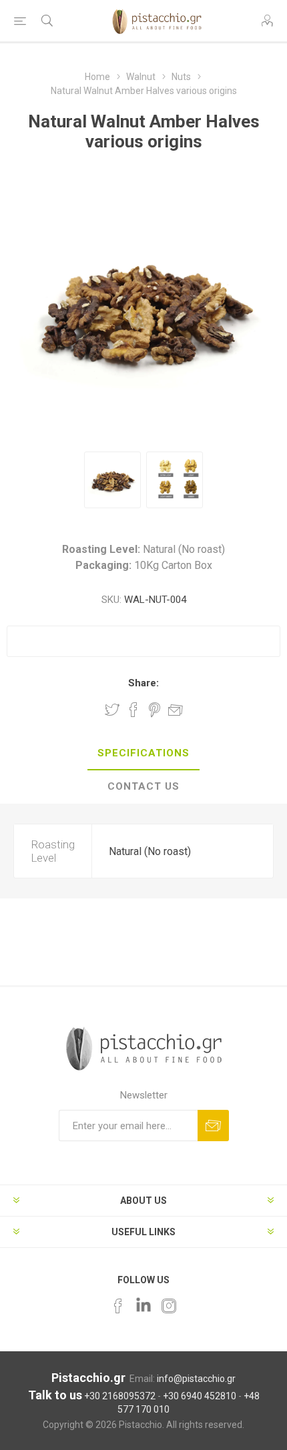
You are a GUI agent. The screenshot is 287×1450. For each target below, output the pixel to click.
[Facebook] (118, 1306)
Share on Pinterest (155, 709)
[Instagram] (169, 1306)
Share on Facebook (133, 709)
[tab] (143, 753)
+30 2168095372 (120, 1396)
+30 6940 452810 (199, 1396)
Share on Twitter (112, 709)
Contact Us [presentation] (143, 786)
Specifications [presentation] (143, 753)
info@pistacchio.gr (196, 1378)
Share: (143, 683)
